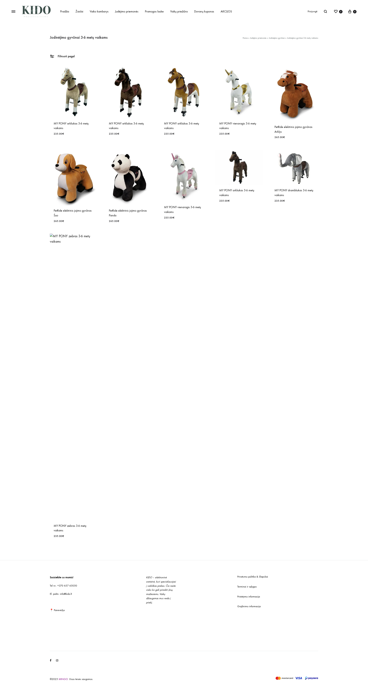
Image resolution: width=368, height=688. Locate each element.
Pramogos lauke (154, 11)
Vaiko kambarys (99, 11)
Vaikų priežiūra (179, 11)
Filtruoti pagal (66, 56)
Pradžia (64, 11)
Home (245, 38)
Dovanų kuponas (204, 11)
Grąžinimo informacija (249, 606)
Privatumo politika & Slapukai (252, 576)
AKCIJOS (226, 11)
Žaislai (79, 11)
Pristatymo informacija (248, 596)
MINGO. (64, 679)
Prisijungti (312, 11)
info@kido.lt (66, 594)
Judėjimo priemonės (126, 11)
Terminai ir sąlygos (247, 586)
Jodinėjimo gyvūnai (277, 38)
